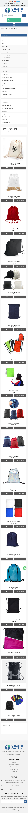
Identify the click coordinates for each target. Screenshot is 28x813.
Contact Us (14, 771)
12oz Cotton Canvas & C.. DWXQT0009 (14, 197)
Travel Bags (5, 71)
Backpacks (5, 46)
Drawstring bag (13, 28)
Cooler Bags (5, 52)
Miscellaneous (5, 102)
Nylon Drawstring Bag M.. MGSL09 (14, 588)
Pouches (5, 63)
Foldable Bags (6, 60)
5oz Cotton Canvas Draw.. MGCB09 (13, 229)
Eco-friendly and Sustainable (8, 88)
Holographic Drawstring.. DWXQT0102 (14, 489)
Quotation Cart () (15, 20)
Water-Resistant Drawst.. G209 (13, 716)
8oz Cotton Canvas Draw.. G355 (13, 293)
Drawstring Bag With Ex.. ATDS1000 (14, 424)
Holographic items (6, 97)
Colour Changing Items (7, 77)
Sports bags (6, 69)
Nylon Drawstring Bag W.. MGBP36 (14, 620)
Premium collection (6, 105)
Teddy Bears (5, 114)
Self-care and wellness (7, 108)
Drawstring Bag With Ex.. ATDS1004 (14, 457)
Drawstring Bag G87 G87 (14, 391)
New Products (14, 769)
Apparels (4, 38)
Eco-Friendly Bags (7, 57)
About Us (14, 762)
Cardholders (5, 74)
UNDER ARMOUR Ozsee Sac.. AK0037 (14, 686)
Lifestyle (4, 99)
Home (2, 28)
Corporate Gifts (14, 767)
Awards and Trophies (7, 40)
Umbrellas (4, 119)
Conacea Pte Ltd (17, 811)
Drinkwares (4, 85)
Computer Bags (6, 49)
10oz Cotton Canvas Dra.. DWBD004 (14, 164)
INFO (7, 168)
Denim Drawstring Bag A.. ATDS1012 (14, 326)
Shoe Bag (5, 66)
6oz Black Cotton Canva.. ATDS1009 (14, 262)
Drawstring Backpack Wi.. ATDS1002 (14, 358)
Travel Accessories (6, 116)
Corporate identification (7, 80)
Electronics (4, 91)
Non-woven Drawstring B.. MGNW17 (13, 555)
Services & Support (14, 764)
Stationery (4, 111)
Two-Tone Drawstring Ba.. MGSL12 (13, 653)
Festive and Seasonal (7, 94)
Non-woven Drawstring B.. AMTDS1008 (13, 522)
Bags (7, 28)
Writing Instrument (6, 122)
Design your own (6, 83)
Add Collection (20, 168)
